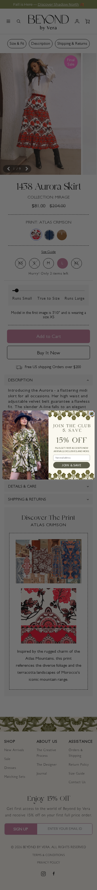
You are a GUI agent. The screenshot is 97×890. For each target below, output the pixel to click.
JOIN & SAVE (71, 465)
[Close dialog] (91, 413)
